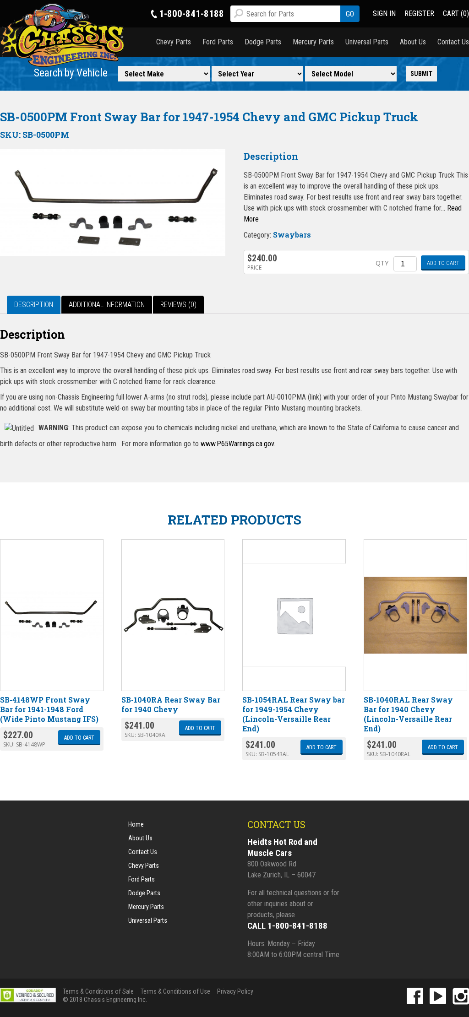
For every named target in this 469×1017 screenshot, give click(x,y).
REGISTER (419, 13)
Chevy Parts (173, 42)
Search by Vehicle (71, 73)
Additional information (107, 304)
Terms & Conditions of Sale (98, 991)
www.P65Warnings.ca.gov (237, 443)
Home (136, 824)
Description (33, 304)
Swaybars (292, 234)
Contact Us (453, 42)
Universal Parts (366, 42)
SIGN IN (384, 13)
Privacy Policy (235, 991)
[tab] (33, 305)
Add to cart (443, 263)
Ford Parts (217, 42)
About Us (413, 42)
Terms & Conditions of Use (175, 991)
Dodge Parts (263, 42)
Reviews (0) (178, 304)
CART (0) (456, 13)
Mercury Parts (313, 42)
